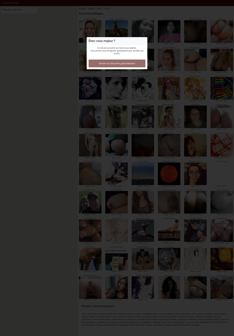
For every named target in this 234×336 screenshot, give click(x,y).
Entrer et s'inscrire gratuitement (117, 63)
